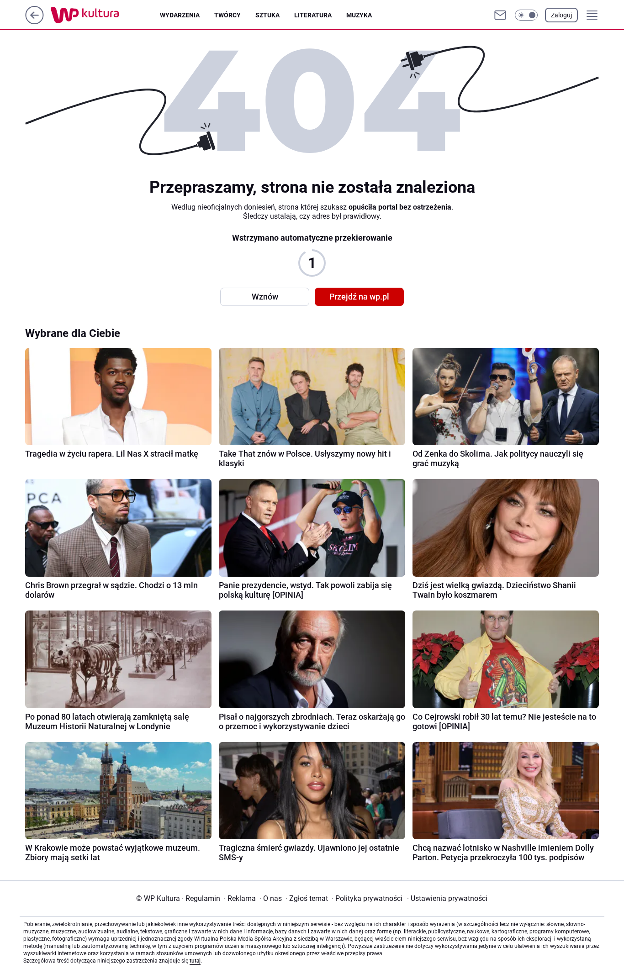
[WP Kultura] (105, 15)
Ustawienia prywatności (447, 898)
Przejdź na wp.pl (359, 296)
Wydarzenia (180, 15)
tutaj (195, 961)
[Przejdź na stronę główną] (34, 21)
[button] (526, 15)
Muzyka (359, 15)
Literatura (313, 15)
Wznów (265, 296)
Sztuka (267, 15)
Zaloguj (561, 15)
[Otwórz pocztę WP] (500, 15)
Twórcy (227, 15)
